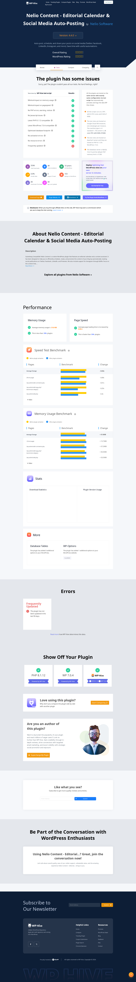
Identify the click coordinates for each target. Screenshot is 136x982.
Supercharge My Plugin (40, 755)
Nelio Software (101, 23)
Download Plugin (35, 197)
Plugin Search (80, 943)
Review (42, 67)
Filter (73, 2)
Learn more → (58, 210)
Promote (82, 2)
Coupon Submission (81, 939)
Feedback (101, 939)
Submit (85, 799)
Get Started (108, 2)
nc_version (67, 558)
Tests (58, 67)
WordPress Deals (91, 2)
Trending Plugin (80, 936)
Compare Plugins (66, 2)
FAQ (99, 943)
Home (47, 2)
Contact (100, 946)
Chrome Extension (81, 946)
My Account (48, 4)
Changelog (85, 67)
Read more (54, 634)
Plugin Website (53, 197)
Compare (71, 67)
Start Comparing (99, 703)
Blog (77, 2)
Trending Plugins (55, 2)
